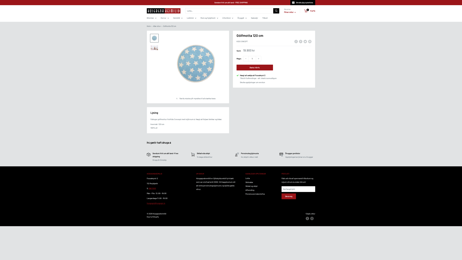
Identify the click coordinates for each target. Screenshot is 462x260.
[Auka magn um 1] (258, 58)
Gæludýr (254, 18)
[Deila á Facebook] (296, 41)
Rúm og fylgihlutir (208, 18)
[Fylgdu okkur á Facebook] (307, 218)
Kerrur (163, 18)
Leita (247, 178)
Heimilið (176, 18)
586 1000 (152, 188)
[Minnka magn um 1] (245, 58)
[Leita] (276, 10)
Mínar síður (289, 12)
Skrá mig (288, 196)
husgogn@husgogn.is (156, 203)
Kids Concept (242, 41)
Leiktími (190, 18)
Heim (149, 26)
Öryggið (240, 18)
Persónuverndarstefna (255, 194)
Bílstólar (150, 18)
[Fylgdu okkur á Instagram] (312, 218)
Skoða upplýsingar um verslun (252, 82)
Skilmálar (249, 182)
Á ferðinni (226, 18)
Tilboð (265, 18)
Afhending (249, 190)
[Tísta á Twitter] (305, 41)
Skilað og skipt (251, 186)
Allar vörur (157, 26)
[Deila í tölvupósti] (309, 41)
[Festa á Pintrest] (300, 41)
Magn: (239, 58)
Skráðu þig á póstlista (304, 2)
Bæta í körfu (255, 67)
